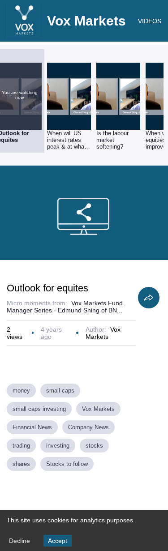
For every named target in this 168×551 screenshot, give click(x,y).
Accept (57, 540)
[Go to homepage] (25, 35)
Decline (19, 540)
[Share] (148, 297)
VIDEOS (149, 21)
